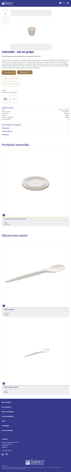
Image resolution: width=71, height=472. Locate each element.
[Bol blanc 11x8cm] (13, 99)
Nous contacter (7, 430)
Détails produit (7, 108)
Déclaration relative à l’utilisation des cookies (11, 467)
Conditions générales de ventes (53, 467)
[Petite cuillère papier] (35, 356)
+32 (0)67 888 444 (7, 450)
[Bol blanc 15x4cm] (5, 99)
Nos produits (6, 402)
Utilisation (5, 128)
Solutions (5, 135)
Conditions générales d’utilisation (28, 467)
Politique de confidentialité (40, 467)
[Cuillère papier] (35, 279)
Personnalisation (8, 416)
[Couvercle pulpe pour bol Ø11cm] (35, 188)
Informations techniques (11, 125)
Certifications (7, 131)
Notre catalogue (8, 412)
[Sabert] (35, 462)
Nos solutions (6, 407)
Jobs (3, 421)
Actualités (5, 426)
